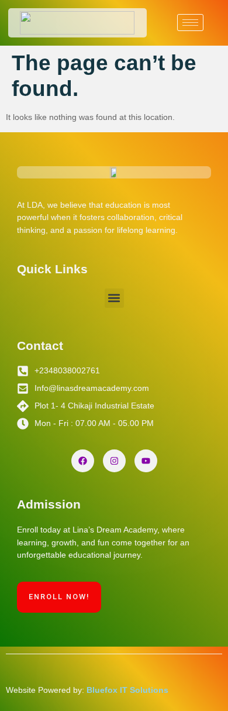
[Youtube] (145, 460)
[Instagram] (114, 460)
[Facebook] (82, 460)
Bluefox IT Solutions (127, 690)
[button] (114, 298)
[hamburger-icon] (190, 22)
